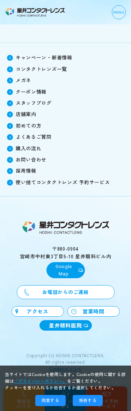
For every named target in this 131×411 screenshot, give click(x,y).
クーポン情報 (31, 91)
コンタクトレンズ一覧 (41, 68)
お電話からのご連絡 (65, 291)
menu (118, 12)
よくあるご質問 (34, 136)
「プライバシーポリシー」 (40, 381)
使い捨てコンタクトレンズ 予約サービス (63, 182)
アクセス (38, 311)
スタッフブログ (34, 102)
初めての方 (29, 125)
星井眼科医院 (65, 325)
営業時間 (93, 311)
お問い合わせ (31, 159)
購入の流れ (29, 148)
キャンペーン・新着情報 (44, 57)
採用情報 (26, 170)
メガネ (23, 80)
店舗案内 (26, 113)
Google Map (64, 270)
